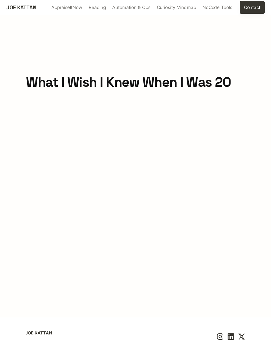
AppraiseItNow (66, 7)
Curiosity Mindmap (176, 7)
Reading (97, 7)
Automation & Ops (131, 7)
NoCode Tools (217, 7)
